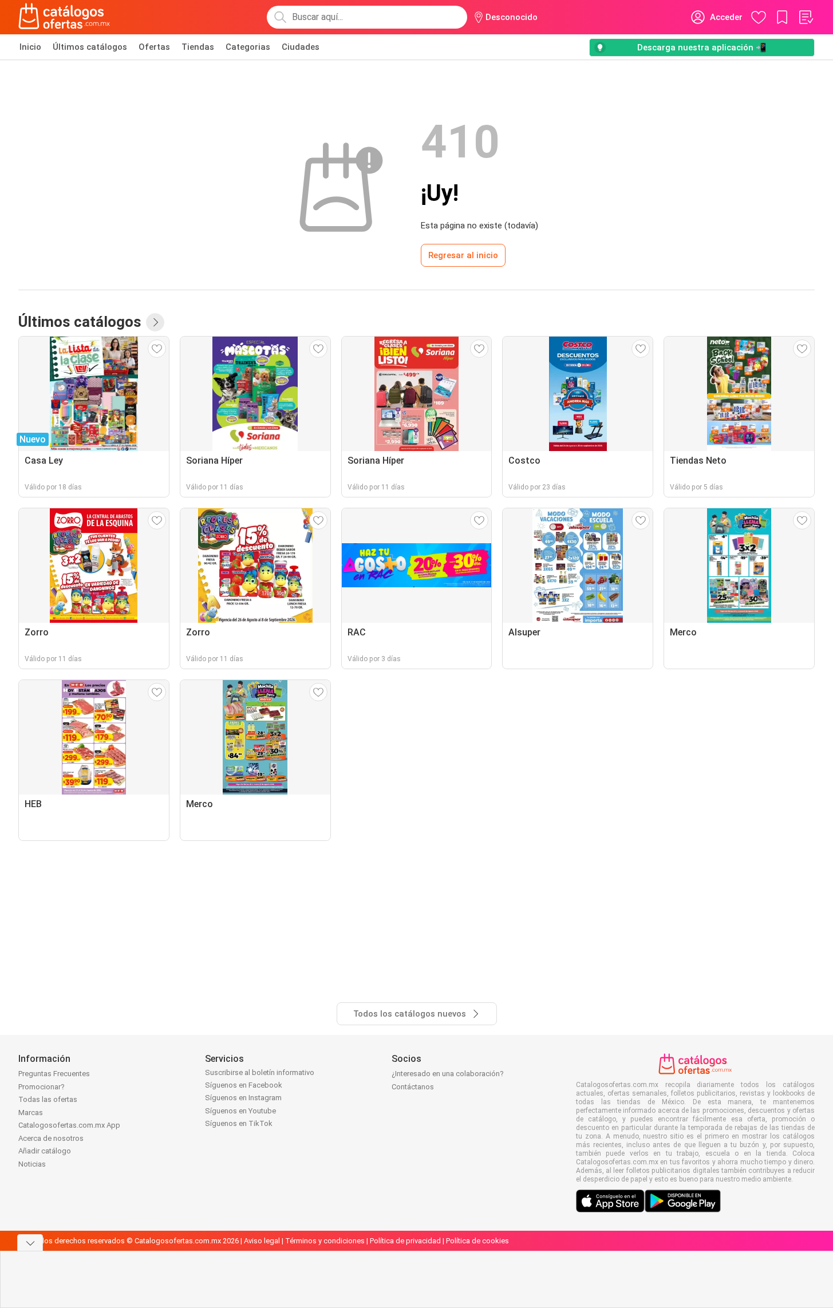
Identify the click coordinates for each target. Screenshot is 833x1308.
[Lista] (805, 17)
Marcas (30, 1112)
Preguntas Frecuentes (54, 1073)
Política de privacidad (405, 1240)
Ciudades (300, 47)
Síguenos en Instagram (243, 1097)
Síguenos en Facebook (243, 1085)
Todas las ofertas (47, 1099)
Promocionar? (41, 1086)
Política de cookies (477, 1240)
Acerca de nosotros (51, 1138)
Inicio (30, 47)
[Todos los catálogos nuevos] (155, 322)
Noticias (32, 1164)
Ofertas (154, 47)
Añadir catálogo (44, 1151)
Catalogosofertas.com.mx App (69, 1125)
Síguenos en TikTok (239, 1123)
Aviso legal (262, 1240)
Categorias (248, 47)
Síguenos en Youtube (240, 1111)
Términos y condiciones (325, 1240)
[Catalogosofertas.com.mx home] (64, 17)
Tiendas (197, 47)
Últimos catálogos (90, 47)
